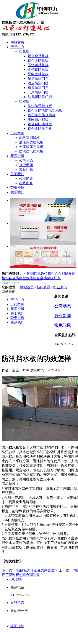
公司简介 (26, 178)
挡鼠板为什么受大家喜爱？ (37, 570)
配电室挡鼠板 (38, 74)
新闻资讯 (17, 156)
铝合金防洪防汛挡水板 (45, 110)
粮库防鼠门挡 (38, 88)
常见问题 (26, 169)
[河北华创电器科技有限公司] (31, 18)
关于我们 (17, 174)
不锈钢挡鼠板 (38, 65)
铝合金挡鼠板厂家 (47, 278)
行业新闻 (26, 165)
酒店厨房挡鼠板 (31, 142)
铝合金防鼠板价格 (19, 278)
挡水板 (24, 101)
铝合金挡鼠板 (38, 56)
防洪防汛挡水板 (40, 106)
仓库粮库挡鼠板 (31, 147)
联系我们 (17, 192)
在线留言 (26, 183)
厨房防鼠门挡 (38, 78)
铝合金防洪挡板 (40, 124)
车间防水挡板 (38, 119)
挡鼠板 (24, 51)
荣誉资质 (17, 187)
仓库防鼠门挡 (38, 92)
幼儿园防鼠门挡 (40, 97)
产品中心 (17, 47)
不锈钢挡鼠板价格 (37, 273)
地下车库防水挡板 (41, 115)
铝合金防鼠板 (38, 60)
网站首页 (17, 42)
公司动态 (26, 160)
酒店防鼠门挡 (38, 83)
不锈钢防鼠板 (38, 69)
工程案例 (17, 133)
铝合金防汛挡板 (40, 128)
